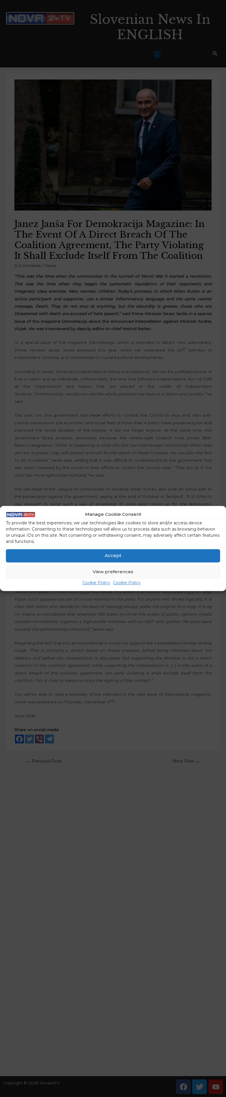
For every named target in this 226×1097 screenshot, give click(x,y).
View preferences (113, 572)
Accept (113, 556)
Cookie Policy (96, 582)
